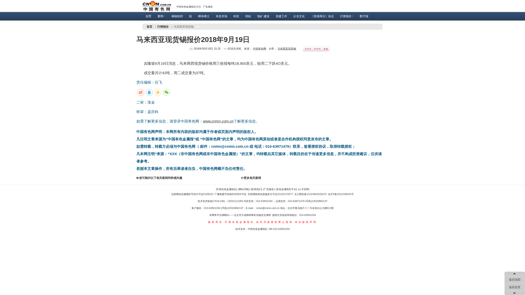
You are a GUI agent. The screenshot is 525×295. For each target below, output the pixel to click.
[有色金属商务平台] (286, 189)
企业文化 (299, 16)
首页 (148, 16)
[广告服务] (268, 189)
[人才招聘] (303, 189)
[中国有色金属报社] (226, 189)
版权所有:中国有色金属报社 (231, 222)
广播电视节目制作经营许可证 (231, 194)
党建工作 (281, 16)
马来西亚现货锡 (286, 48)
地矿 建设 (263, 16)
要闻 (160, 16)
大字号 (308, 49)
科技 (236, 16)
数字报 (364, 16)
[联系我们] (256, 189)
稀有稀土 (204, 16)
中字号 (317, 49)
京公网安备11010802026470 (310, 194)
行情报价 (346, 16)
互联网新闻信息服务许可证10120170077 (270, 194)
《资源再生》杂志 (322, 16)
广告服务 (208, 6)
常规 (325, 49)
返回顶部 (514, 279)
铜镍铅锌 (177, 16)
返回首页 (514, 287)
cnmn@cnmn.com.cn (268, 208)
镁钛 (248, 16)
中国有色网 (259, 48)
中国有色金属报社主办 (188, 6)
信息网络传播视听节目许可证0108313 (192, 194)
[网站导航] (243, 189)
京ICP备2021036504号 (341, 194)
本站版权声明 (306, 222)
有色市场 (221, 16)
